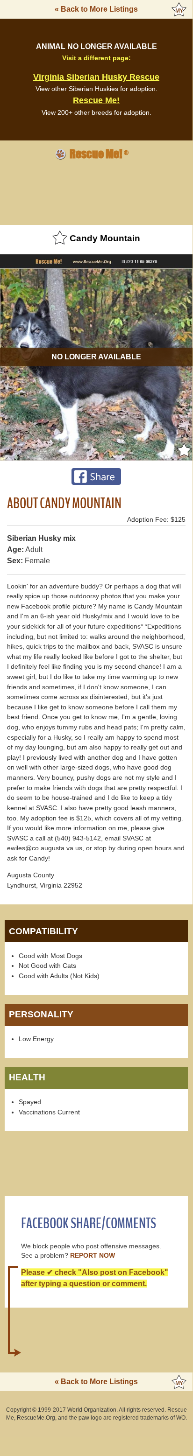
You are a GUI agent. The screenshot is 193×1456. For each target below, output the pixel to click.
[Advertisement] (96, 191)
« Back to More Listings (96, 9)
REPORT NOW (92, 1255)
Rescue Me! (96, 100)
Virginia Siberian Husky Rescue (96, 77)
